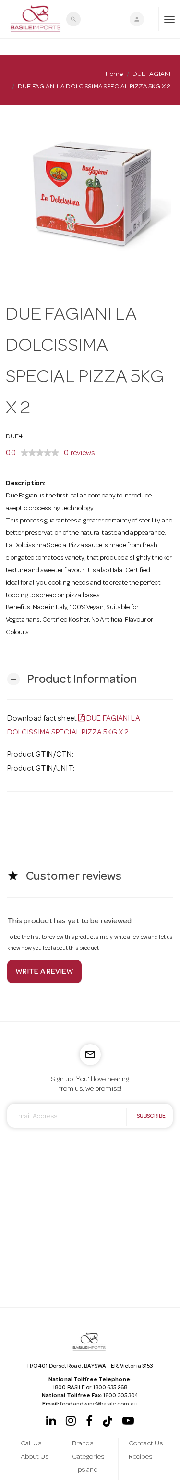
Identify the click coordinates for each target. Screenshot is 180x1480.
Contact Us (146, 1444)
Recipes (140, 1457)
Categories (88, 1457)
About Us (35, 1457)
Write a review (44, 972)
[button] (72, 679)
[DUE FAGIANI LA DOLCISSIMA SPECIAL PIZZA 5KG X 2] (90, 195)
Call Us (31, 1444)
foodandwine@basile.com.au (99, 1404)
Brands (83, 1444)
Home (114, 74)
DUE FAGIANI (151, 74)
